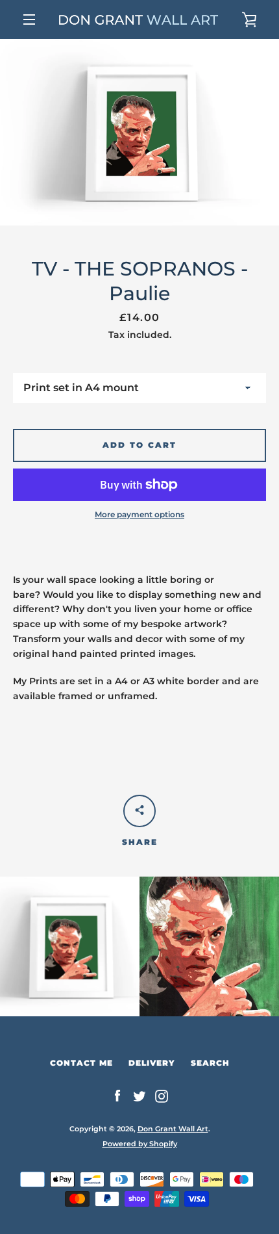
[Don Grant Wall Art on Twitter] (139, 1095)
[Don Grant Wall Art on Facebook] (117, 1095)
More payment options (139, 514)
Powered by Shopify (140, 1143)
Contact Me (81, 1063)
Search (210, 1063)
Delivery (151, 1063)
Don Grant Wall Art (173, 1128)
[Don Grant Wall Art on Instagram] (161, 1095)
